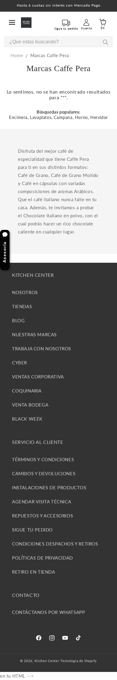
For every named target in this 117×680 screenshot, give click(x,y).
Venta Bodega (30, 404)
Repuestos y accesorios (42, 515)
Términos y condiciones (43, 459)
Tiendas (22, 306)
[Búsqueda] (105, 42)
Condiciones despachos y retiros (55, 543)
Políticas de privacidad (42, 557)
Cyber (19, 362)
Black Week (27, 418)
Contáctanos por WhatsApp (48, 612)
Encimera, (18, 117)
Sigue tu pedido (32, 529)
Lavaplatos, (41, 117)
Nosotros (25, 292)
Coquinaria (27, 390)
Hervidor (99, 117)
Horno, (82, 117)
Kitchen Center (46, 661)
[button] (12, 22)
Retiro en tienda (33, 571)
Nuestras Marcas (34, 334)
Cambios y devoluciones (43, 473)
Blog (18, 320)
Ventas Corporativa (38, 376)
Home (16, 55)
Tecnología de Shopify (78, 661)
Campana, (64, 117)
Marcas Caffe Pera (49, 55)
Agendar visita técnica (41, 501)
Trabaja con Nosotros (41, 348)
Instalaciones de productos (49, 487)
